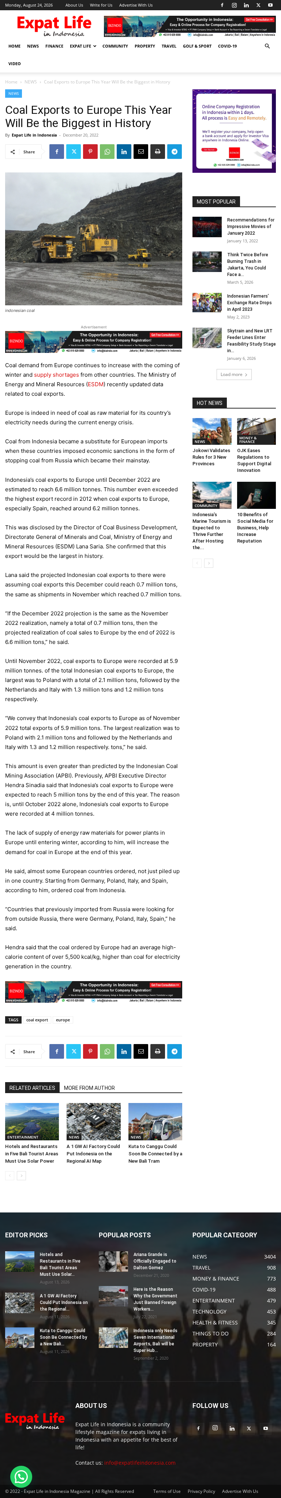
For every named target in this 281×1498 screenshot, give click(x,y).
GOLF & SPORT (197, 46)
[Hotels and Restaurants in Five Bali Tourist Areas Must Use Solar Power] (32, 1121)
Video (14, 63)
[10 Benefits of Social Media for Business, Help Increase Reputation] (256, 495)
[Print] (157, 151)
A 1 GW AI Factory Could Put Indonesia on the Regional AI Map (93, 1154)
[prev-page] (9, 1175)
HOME (14, 46)
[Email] (141, 151)
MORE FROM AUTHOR (89, 1088)
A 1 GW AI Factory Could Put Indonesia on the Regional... (64, 1302)
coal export (37, 1019)
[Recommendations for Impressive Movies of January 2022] (207, 227)
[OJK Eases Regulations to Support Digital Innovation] (256, 431)
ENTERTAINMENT (22, 1137)
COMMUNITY (115, 46)
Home (11, 82)
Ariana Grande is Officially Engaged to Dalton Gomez (155, 1261)
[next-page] (21, 1175)
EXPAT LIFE (80, 46)
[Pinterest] (90, 151)
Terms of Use (167, 1491)
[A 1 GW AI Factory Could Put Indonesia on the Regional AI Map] (93, 1121)
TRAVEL (169, 46)
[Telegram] (174, 151)
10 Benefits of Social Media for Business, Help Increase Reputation (255, 528)
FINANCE (54, 46)
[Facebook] (222, 5)
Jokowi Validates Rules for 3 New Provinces (211, 457)
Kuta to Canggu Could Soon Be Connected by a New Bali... (63, 1337)
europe (63, 1019)
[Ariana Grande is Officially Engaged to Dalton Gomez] (113, 1261)
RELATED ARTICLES (32, 1088)
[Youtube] (270, 5)
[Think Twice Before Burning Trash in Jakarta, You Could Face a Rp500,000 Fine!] (207, 261)
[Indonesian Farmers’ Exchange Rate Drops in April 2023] (207, 302)
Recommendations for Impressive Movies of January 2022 (250, 226)
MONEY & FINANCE (247, 439)
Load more (232, 374)
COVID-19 (227, 46)
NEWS (33, 46)
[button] (267, 46)
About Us (74, 5)
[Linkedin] (246, 5)
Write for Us (101, 5)
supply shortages (56, 374)
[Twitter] (258, 5)
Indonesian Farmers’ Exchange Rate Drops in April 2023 (249, 303)
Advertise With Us (136, 5)
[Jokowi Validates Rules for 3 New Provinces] (212, 431)
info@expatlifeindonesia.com (140, 1462)
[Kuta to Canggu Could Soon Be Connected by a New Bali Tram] (155, 1121)
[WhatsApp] (107, 151)
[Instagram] (234, 5)
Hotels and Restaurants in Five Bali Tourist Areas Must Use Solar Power (31, 1154)
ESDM (96, 384)
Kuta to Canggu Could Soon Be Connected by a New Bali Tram (155, 1154)
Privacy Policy (201, 1491)
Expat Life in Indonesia (34, 135)
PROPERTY (145, 46)
